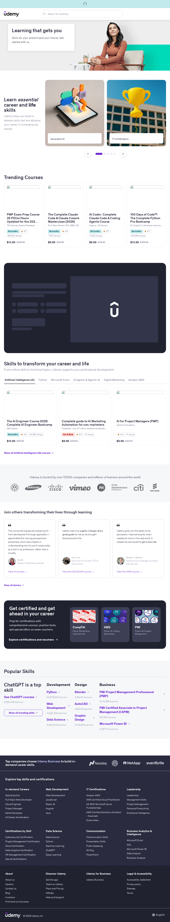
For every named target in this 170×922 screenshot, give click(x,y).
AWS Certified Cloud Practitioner (103, 799)
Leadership (132, 795)
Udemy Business (48, 761)
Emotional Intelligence (138, 812)
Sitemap (131, 888)
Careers (9, 884)
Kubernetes (92, 820)
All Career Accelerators (17, 817)
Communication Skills (97, 837)
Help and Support (55, 897)
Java (48, 812)
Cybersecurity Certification (19, 837)
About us (10, 879)
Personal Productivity (138, 808)
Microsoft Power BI (137, 849)
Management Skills (136, 799)
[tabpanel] (85, 424)
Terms (130, 892)
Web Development (55, 795)
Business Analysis (136, 857)
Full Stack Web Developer (18, 799)
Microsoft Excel (135, 840)
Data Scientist (12, 795)
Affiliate (50, 892)
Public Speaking (94, 845)
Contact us (10, 888)
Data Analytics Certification (19, 850)
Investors (10, 897)
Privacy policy (134, 884)
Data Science (52, 837)
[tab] (19, 380)
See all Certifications (15, 859)
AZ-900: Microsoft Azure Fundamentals (99, 806)
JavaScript (51, 799)
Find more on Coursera (17, 901)
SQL (129, 844)
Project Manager (13, 808)
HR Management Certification (20, 854)
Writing (90, 850)
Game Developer (14, 812)
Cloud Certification (14, 845)
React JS (50, 804)
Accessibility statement (139, 879)
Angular (50, 808)
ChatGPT (50, 850)
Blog (7, 892)
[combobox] (83, 14)
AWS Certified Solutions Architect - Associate (103, 814)
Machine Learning (55, 845)
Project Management (137, 804)
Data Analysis (134, 853)
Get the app (52, 879)
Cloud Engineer (13, 804)
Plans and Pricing (54, 888)
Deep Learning (53, 854)
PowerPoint (92, 854)
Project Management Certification (22, 841)
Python (49, 841)
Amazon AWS (93, 795)
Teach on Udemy (54, 884)
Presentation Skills (96, 841)
